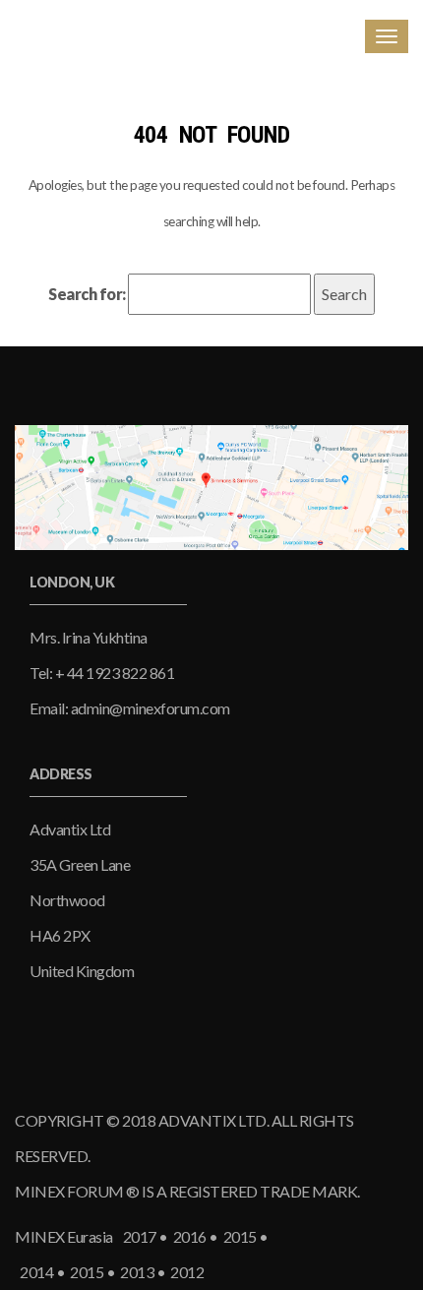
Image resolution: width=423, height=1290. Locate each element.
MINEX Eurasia (64, 1236)
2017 (138, 1236)
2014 (35, 1271)
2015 (239, 1236)
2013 (135, 1271)
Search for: (87, 293)
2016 (189, 1236)
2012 (184, 1271)
